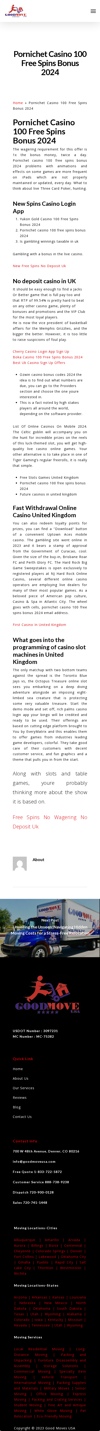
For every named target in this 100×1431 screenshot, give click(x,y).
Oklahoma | (45, 1308)
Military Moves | (59, 1388)
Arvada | (77, 1240)
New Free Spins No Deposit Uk (39, 266)
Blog (17, 1107)
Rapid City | (67, 1262)
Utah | (37, 1314)
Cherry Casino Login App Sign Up (41, 351)
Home (18, 103)
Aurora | (22, 1245)
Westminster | (73, 1268)
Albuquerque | (29, 1240)
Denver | (78, 1251)
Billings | (40, 1245)
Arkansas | (42, 1297)
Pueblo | (46, 1262)
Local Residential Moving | (45, 1349)
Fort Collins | (26, 1256)
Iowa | (40, 1319)
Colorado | (24, 1319)
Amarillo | (57, 1240)
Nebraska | (31, 1303)
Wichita (20, 1273)
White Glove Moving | (57, 1410)
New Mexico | (60, 1303)
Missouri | (77, 1319)
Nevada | (22, 1325)
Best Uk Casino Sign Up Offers (39, 362)
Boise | (56, 1245)
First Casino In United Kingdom (39, 624)
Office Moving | (54, 1394)
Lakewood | (50, 1256)
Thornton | (48, 1268)
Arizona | (23, 1297)
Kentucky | (58, 1319)
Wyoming (75, 1325)
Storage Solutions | (64, 1366)
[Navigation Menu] (93, 11)
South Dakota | (71, 1308)
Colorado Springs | (53, 1251)
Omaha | (27, 1262)
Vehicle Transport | (64, 1377)
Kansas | (61, 1297)
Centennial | (75, 1245)
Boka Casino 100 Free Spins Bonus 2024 (48, 357)
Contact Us (22, 1116)
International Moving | (35, 1382)
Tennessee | (42, 1325)
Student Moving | (31, 1405)
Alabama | (76, 1314)
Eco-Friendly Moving (54, 1416)
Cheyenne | (25, 1251)
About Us (21, 1078)
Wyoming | (56, 1314)
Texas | (22, 1314)
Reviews (20, 1097)
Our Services (23, 1088)
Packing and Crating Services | (59, 1399)
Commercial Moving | (36, 1371)
